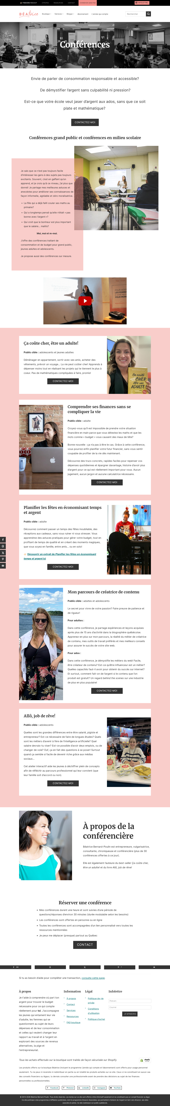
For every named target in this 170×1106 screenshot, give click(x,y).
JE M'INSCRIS (130, 1014)
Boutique (46, 14)
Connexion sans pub (88, 3)
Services (58, 14)
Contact (71, 3)
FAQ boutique (73, 1022)
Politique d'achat (96, 1019)
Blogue (70, 14)
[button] (142, 3)
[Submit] (148, 13)
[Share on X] (85, 967)
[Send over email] (154, 967)
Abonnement (82, 14)
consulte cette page (93, 977)
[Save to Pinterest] (3, 559)
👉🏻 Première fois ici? (28, 3)
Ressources (58, 3)
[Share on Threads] (50, 967)
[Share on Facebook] (3, 540)
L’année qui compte (100, 14)
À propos (45, 3)
